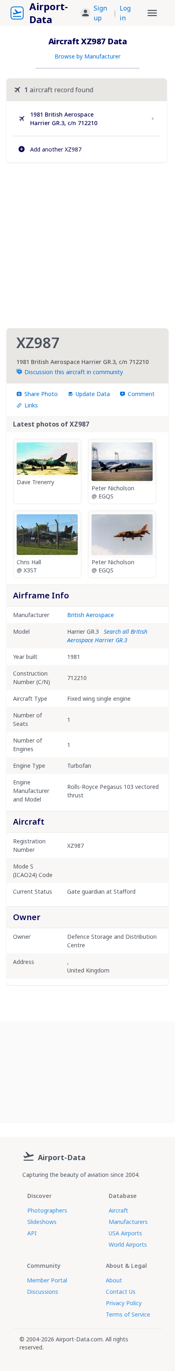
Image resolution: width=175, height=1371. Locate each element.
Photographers (47, 1210)
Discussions (42, 1291)
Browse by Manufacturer (87, 56)
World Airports (128, 1244)
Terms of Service (128, 1314)
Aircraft (118, 1210)
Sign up (100, 13)
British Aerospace (90, 615)
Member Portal (47, 1280)
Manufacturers (128, 1222)
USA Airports (125, 1233)
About (114, 1280)
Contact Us (121, 1291)
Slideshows (42, 1222)
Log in (125, 13)
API (32, 1233)
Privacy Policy (124, 1303)
